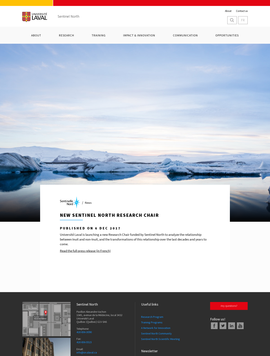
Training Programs (151, 322)
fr (243, 20)
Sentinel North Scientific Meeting (160, 339)
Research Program (152, 317)
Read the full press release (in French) (85, 251)
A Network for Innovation (155, 328)
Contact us (242, 11)
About (228, 11)
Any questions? (229, 306)
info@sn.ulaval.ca (86, 352)
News (88, 203)
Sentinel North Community (156, 333)
